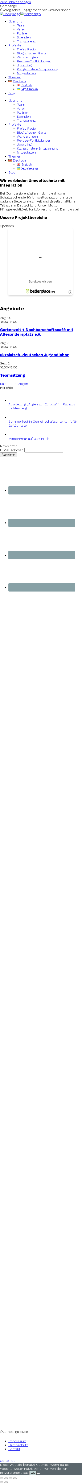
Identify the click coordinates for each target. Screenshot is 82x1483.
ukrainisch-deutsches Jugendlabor (34, 355)
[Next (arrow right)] (6, 1482)
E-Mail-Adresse (11, 450)
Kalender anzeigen (14, 384)
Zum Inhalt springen (15, 2)
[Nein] (38, 1473)
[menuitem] (15, 21)
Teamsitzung (12, 375)
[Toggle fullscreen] (10, 1478)
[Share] (6, 1478)
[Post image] (12, 400)
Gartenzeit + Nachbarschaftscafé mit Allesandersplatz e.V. (36, 332)
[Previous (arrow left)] (1, 1482)
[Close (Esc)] (1, 1478)
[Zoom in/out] (15, 1478)
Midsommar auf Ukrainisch (28, 439)
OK (33, 1472)
